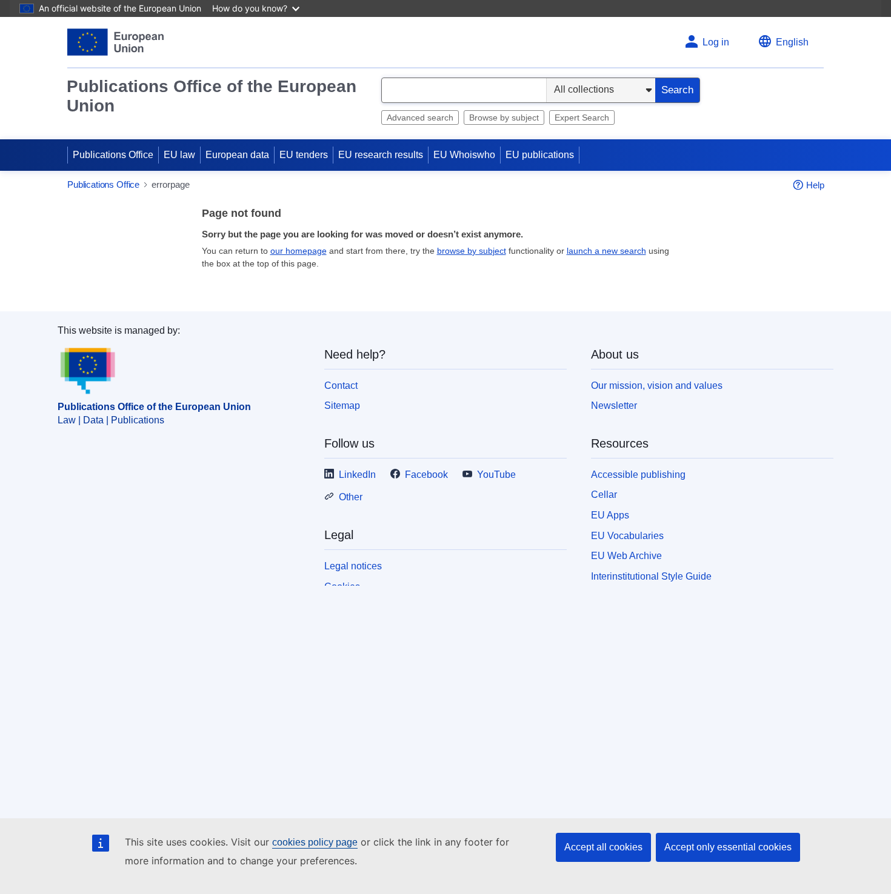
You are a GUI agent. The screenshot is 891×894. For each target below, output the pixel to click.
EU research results (380, 155)
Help (815, 185)
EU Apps (610, 515)
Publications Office (113, 155)
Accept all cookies (603, 847)
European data (237, 155)
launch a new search (606, 251)
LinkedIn (357, 474)
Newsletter (614, 405)
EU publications (540, 155)
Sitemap (342, 405)
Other (350, 497)
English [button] (792, 42)
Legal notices (353, 566)
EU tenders (303, 155)
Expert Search (582, 117)
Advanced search (420, 117)
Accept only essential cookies (728, 847)
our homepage (298, 251)
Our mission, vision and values (656, 385)
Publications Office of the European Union (211, 96)
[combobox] (464, 90)
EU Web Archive (626, 556)
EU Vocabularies (627, 536)
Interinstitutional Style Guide (651, 576)
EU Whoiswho (464, 155)
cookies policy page (315, 842)
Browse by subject (504, 117)
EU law (179, 155)
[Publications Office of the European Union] (115, 42)
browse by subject (471, 251)
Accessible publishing (638, 474)
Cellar (604, 494)
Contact (341, 385)
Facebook (426, 474)
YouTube (496, 474)
